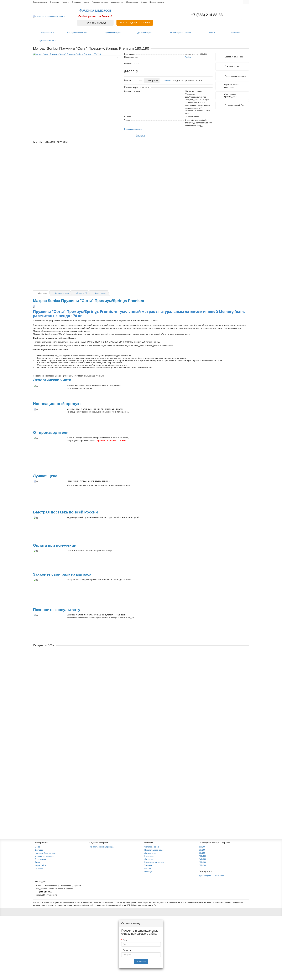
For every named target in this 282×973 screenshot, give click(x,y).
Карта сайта (40, 865)
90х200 (202, 853)
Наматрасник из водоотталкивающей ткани (54, 153)
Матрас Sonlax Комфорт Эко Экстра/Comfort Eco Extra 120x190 (63, 656)
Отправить (141, 961)
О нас (37, 847)
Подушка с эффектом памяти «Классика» (53, 261)
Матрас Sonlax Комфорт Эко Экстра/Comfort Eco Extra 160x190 (63, 806)
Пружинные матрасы (113, 32)
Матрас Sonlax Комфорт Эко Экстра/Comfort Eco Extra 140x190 (63, 731)
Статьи (144, 2)
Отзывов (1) (81, 293)
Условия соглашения (44, 856)
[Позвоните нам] (276, 492)
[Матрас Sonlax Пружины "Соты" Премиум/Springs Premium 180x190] (77, 54)
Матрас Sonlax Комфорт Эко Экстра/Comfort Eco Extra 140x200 (63, 768)
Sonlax (188, 57)
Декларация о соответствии (211, 875)
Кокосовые (149, 856)
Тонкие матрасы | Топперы (181, 32)
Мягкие (147, 868)
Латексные (149, 859)
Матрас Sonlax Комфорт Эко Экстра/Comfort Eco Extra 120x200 (63, 694)
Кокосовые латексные (154, 862)
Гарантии (39, 868)
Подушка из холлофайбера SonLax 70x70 (53, 190)
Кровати (211, 32)
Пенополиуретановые (153, 850)
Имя (125, 940)
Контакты (65, 2)
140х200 (202, 859)
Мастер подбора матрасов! (135, 22)
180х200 (202, 865)
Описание (42, 293)
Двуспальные (150, 853)
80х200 (202, 847)
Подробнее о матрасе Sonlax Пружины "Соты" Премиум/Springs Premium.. (69, 376)
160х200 (202, 862)
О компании (54, 2)
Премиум (148, 871)
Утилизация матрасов (100, 2)
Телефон (127, 950)
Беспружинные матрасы (78, 32)
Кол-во (127, 80)
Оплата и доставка (40, 2)
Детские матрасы (145, 32)
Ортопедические (151, 847)
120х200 (202, 856)
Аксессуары (236, 32)
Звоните (167, 80)
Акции (86, 2)
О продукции (76, 2)
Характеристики (62, 293)
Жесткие (148, 865)
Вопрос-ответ (100, 293)
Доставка (39, 850)
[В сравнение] (118, 60)
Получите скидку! (95, 22)
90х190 (202, 850)
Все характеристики (133, 129)
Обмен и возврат (132, 2)
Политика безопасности (45, 853)
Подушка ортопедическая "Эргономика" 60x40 (55, 223)
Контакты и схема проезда (101, 847)
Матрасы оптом (117, 2)
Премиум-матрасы (157, 2)
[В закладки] (118, 56)
